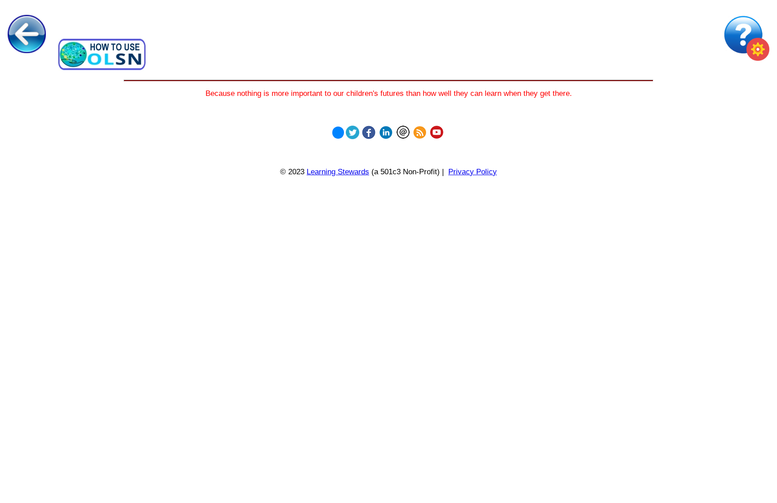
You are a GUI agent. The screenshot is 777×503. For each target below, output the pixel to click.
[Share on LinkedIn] (385, 130)
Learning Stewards (338, 171)
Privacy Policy (472, 171)
